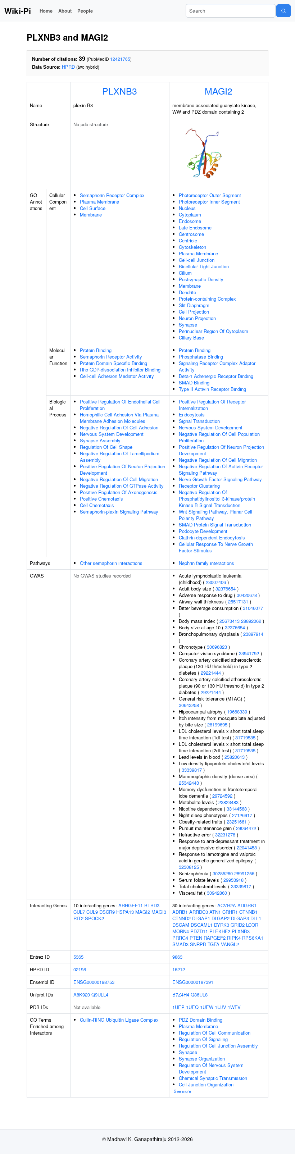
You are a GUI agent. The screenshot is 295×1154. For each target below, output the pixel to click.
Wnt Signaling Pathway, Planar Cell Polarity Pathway (215, 514)
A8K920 (81, 994)
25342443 (189, 782)
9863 (177, 956)
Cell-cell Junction (196, 259)
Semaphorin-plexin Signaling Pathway (119, 511)
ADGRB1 (247, 905)
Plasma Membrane (99, 201)
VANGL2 (230, 944)
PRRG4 (180, 937)
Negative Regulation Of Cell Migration (119, 479)
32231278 (225, 834)
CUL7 (79, 911)
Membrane (91, 214)
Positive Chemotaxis (101, 498)
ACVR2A (226, 905)
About (65, 10)
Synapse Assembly (100, 440)
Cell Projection (194, 311)
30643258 (189, 705)
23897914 (253, 633)
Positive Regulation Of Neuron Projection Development (122, 469)
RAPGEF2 (215, 937)
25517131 (238, 601)
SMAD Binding (194, 382)
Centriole (188, 240)
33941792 (249, 653)
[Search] (283, 10)
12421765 (120, 59)
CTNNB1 (248, 911)
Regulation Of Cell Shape (106, 446)
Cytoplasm (190, 214)
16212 (178, 969)
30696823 (217, 646)
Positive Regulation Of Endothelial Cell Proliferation (120, 404)
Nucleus (187, 208)
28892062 (251, 620)
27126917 (242, 815)
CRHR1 (230, 911)
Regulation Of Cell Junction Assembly (218, 1045)
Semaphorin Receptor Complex (112, 195)
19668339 (237, 711)
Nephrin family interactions (206, 563)
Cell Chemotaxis (97, 505)
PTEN (196, 937)
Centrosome (191, 234)
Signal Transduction (199, 421)
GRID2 (238, 924)
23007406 (216, 582)
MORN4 (180, 931)
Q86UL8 (199, 994)
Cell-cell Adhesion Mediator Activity (117, 376)
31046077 (253, 608)
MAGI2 (218, 90)
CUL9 (92, 911)
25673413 (229, 620)
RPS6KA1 (252, 937)
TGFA (213, 944)
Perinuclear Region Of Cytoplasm (213, 331)
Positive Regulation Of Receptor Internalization (212, 404)
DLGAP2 (221, 918)
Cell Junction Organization (206, 1084)
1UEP (178, 1007)
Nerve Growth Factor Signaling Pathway (220, 479)
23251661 (237, 821)
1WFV (234, 1007)
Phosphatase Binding (201, 356)
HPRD (68, 66)
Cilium (185, 272)
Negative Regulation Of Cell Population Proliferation (219, 437)
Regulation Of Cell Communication (214, 1032)
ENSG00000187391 (192, 982)
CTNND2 (181, 918)
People (85, 10)
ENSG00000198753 (93, 982)
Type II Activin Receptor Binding (212, 389)
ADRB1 (180, 911)
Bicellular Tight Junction (204, 266)
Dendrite (187, 292)
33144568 (237, 808)
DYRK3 (221, 924)
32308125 (189, 866)
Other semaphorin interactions (111, 563)
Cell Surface (92, 208)
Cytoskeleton (192, 246)
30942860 (217, 892)
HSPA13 (125, 911)
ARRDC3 (198, 911)
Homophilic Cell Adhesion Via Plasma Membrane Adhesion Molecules (119, 417)
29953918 (233, 879)
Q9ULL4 (99, 994)
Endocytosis (192, 414)
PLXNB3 (119, 90)
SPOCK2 (94, 918)
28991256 (244, 873)
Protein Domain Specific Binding (113, 363)
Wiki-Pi (17, 11)
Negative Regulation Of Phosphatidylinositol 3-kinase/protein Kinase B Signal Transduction (217, 498)
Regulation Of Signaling (203, 1039)
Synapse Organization (202, 1058)
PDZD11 (199, 931)
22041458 (247, 847)
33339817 (192, 769)
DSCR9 (107, 911)
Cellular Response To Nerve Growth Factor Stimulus (216, 547)
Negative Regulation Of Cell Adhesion (119, 427)
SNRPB (198, 944)
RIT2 (78, 918)
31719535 (245, 737)
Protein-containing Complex (207, 298)
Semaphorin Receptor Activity (111, 356)
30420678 (247, 595)
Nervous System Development (112, 433)
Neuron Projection (197, 318)
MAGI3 (158, 911)
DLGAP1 (201, 918)
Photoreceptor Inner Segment (209, 201)
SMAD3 (180, 944)
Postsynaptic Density (201, 279)
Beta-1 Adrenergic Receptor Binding (216, 376)
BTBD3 (151, 905)
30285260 (223, 873)
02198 (79, 969)
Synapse (188, 324)
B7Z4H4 (180, 994)
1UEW (206, 1007)
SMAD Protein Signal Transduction (215, 524)
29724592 (222, 795)
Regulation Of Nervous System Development (211, 1068)
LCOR (252, 924)
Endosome (190, 221)
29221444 (211, 672)
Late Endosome (195, 227)
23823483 (228, 802)
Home (46, 10)
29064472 (246, 828)
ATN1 (215, 911)
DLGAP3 (240, 918)
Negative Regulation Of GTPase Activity (122, 485)
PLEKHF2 (219, 931)
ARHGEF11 (130, 905)
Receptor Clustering (199, 485)
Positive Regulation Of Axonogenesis (119, 492)
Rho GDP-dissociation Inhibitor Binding (120, 369)
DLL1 (255, 918)
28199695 (217, 724)
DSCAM (180, 924)
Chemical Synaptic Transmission (213, 1078)
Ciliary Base (191, 337)
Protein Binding (96, 350)
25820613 (234, 756)
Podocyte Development (203, 531)
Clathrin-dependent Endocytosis (212, 537)
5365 (78, 956)
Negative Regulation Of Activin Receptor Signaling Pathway (221, 469)
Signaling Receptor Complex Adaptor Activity (217, 366)
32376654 (225, 588)
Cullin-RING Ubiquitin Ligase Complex (119, 1019)
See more (182, 1091)
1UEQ (192, 1007)
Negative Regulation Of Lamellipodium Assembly (119, 456)
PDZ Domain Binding (200, 1019)
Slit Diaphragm (194, 305)
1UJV (220, 1007)
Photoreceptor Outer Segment (210, 195)
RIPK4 (234, 937)
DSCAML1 (202, 924)
